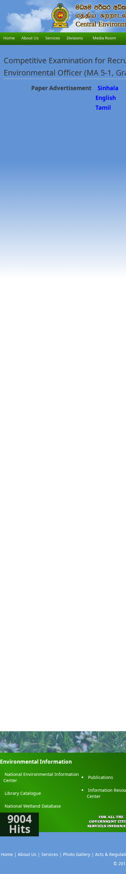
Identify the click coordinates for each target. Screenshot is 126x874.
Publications (100, 777)
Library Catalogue (23, 793)
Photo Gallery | (78, 854)
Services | (51, 854)
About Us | (29, 854)
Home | (9, 854)
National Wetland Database (33, 806)
